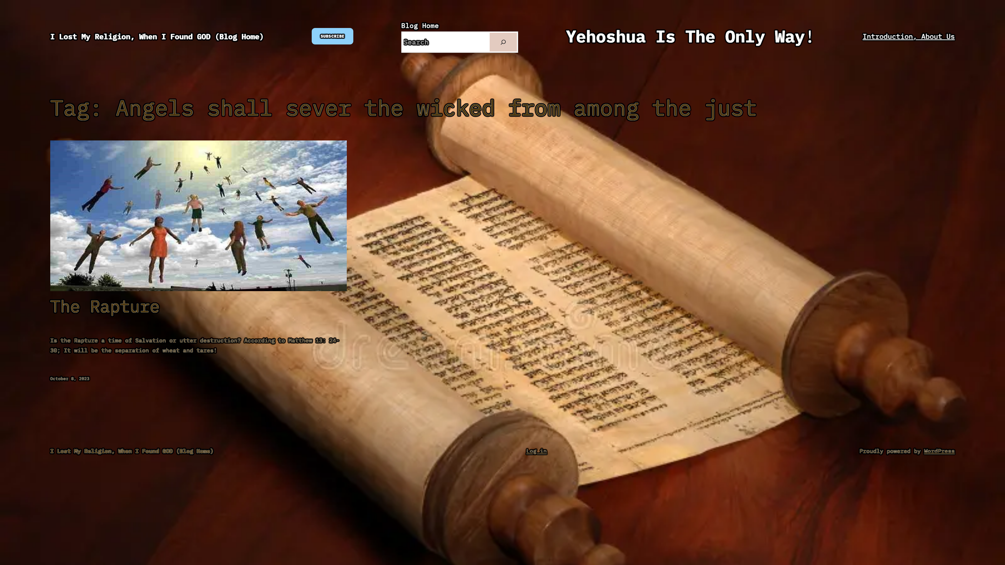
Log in (536, 451)
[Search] (503, 42)
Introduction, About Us (909, 36)
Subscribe (332, 36)
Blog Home (420, 25)
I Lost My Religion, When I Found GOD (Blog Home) (157, 36)
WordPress (939, 451)
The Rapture (105, 306)
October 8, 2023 (70, 378)
